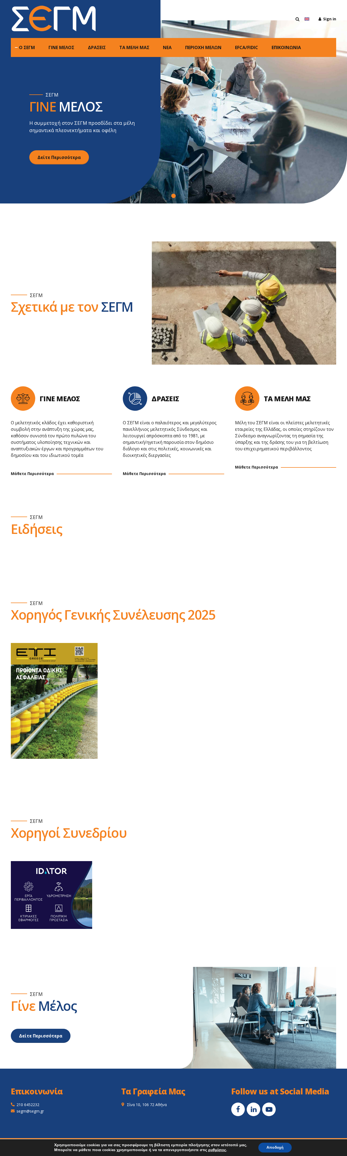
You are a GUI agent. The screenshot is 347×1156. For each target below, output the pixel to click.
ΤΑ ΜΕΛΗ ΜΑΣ (134, 47)
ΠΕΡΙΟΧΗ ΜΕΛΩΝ (203, 47)
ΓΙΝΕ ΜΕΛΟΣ (61, 47)
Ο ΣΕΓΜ (27, 47)
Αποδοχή (275, 1147)
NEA (167, 47)
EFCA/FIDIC (246, 47)
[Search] (297, 19)
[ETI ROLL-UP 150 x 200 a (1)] (54, 701)
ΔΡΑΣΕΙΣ (97, 47)
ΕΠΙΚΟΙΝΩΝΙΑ (286, 47)
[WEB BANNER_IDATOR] (51, 895)
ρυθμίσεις (217, 1150)
